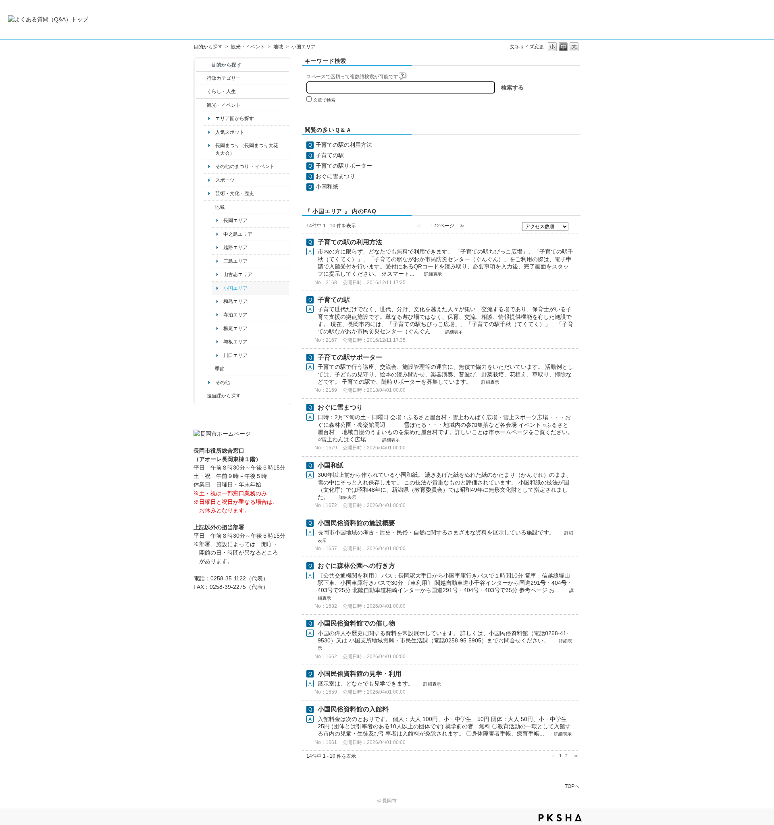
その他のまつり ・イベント (245, 166)
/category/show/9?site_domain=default (201, 395)
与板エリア (235, 342)
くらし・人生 (221, 91)
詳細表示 (433, 274)
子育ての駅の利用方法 (344, 144)
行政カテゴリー (224, 78)
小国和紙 (327, 186)
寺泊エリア (235, 315)
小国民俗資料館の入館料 (353, 709)
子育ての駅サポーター (344, 165)
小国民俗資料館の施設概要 (356, 523)
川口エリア (235, 355)
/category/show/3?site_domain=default (201, 78)
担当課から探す (224, 396)
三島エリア (235, 261)
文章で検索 (324, 100)
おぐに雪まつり (335, 176)
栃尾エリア (235, 328)
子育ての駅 (330, 155)
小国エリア (235, 288)
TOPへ (572, 786)
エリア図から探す (234, 118)
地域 (278, 47)
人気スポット (229, 132)
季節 (220, 369)
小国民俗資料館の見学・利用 (360, 673)
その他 (222, 382)
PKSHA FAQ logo (560, 818)
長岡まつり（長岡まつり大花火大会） (246, 149)
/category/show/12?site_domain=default (201, 91)
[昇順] (574, 225)
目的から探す (208, 47)
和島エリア (235, 301)
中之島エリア (237, 234)
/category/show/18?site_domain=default (201, 105)
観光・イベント (248, 47)
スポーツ (225, 180)
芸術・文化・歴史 (234, 193)
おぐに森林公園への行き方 (356, 565)
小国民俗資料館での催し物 (356, 623)
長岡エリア (235, 220)
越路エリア (235, 247)
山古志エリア (237, 274)
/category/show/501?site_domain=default (209, 368)
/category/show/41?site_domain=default (209, 207)
